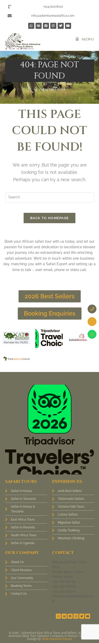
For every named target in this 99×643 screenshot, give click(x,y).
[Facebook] (46, 26)
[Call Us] (92, 308)
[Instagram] (53, 26)
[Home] (35, 89)
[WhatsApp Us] (92, 334)
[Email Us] (92, 321)
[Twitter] (61, 26)
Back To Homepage (49, 218)
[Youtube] (68, 26)
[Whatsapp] (31, 26)
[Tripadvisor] (39, 26)
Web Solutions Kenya (57, 639)
